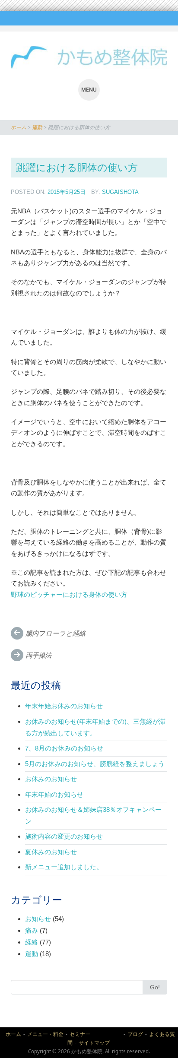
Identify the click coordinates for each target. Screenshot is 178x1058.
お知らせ (38, 918)
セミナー (95, 1034)
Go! (155, 987)
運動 (37, 127)
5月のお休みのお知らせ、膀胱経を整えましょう (95, 763)
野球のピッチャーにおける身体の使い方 (69, 594)
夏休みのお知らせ (51, 851)
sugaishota (120, 192)
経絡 (31, 942)
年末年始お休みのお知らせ (64, 706)
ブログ (135, 1034)
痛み (31, 930)
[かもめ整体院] (89, 57)
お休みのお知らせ (51, 778)
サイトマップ (94, 1042)
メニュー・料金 (45, 1034)
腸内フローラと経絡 (55, 633)
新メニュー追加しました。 (67, 867)
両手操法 (38, 655)
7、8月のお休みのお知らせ (64, 748)
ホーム (18, 127)
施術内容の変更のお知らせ (64, 836)
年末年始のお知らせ (54, 794)
